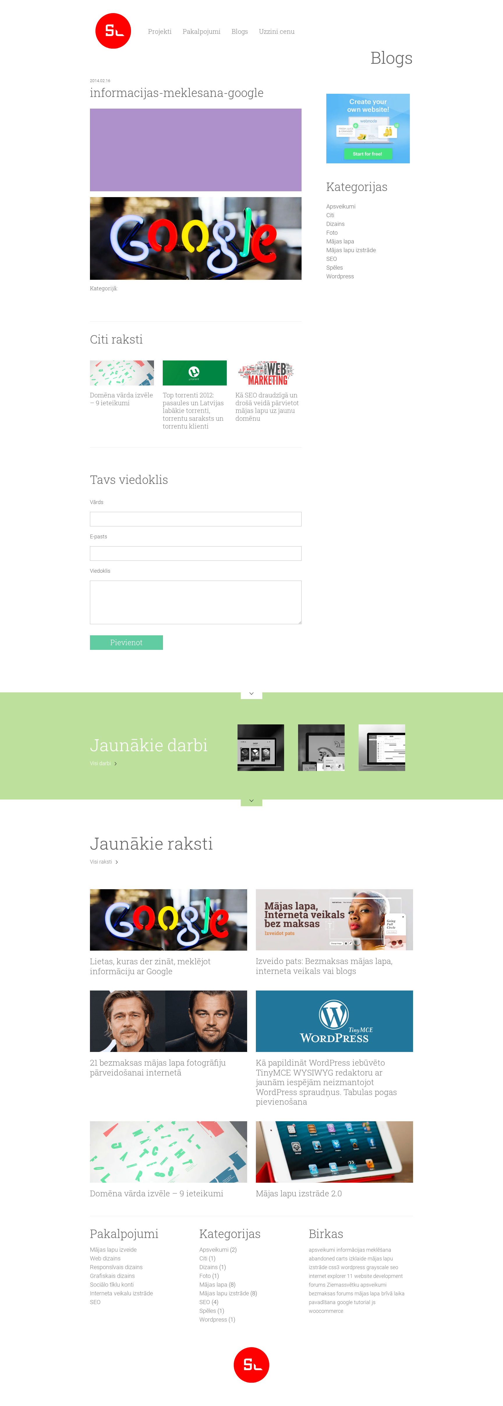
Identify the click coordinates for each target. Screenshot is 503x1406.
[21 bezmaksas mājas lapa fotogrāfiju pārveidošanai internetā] (168, 1021)
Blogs (240, 31)
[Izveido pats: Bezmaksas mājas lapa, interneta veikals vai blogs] (334, 919)
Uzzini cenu (277, 31)
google (345, 1302)
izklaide (357, 1258)
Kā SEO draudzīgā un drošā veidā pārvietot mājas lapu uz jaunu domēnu (267, 407)
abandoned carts (328, 1258)
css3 (334, 1267)
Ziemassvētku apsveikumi (357, 1285)
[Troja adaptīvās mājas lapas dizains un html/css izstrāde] (321, 747)
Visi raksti (101, 862)
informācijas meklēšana (363, 1250)
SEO (331, 258)
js (374, 1302)
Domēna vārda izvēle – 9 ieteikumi (121, 399)
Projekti (160, 31)
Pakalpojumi (202, 31)
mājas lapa (367, 1293)
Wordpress (340, 276)
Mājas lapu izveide (113, 1249)
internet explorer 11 (331, 1276)
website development (378, 1276)
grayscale (377, 1267)
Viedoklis (100, 571)
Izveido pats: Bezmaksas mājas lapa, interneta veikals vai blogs (324, 966)
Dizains (335, 223)
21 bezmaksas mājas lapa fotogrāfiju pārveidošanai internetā (158, 1067)
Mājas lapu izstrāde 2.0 (299, 1193)
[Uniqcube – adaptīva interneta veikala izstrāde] (261, 747)
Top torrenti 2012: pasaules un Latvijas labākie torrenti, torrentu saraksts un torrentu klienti (193, 410)
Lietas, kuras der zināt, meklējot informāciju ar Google (150, 966)
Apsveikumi (340, 206)
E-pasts (98, 536)
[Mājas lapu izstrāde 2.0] (334, 1152)
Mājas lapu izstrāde (351, 250)
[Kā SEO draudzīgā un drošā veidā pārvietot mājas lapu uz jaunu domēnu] (267, 373)
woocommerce (326, 1311)
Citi (330, 215)
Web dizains (105, 1258)
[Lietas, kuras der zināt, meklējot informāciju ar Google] (168, 919)
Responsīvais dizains (116, 1267)
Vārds (96, 502)
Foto (332, 232)
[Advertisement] (368, 385)
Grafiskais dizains (112, 1275)
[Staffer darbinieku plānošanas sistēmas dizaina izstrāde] (382, 747)
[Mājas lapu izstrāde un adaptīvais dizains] (113, 30)
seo (394, 1267)
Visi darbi (100, 763)
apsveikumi (322, 1250)
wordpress (353, 1267)
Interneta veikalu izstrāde (121, 1293)
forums (317, 1285)
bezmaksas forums (331, 1293)
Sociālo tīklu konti (112, 1284)
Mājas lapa (340, 241)
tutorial (362, 1302)
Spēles (334, 267)
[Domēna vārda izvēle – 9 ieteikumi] (122, 373)
